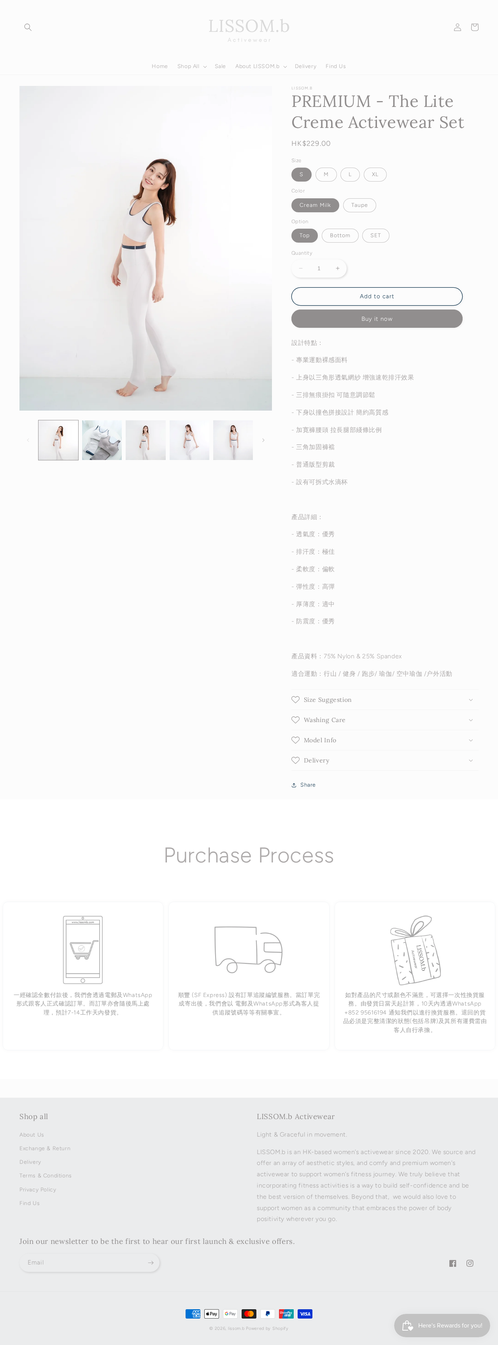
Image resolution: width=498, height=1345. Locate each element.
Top (305, 235)
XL (375, 174)
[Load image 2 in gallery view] (102, 440)
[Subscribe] (150, 1263)
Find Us (29, 1203)
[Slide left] (28, 440)
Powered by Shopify (267, 1328)
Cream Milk (315, 205)
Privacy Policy (37, 1189)
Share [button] (308, 785)
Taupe (359, 205)
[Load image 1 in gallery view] (58, 440)
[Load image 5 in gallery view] (233, 440)
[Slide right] (263, 440)
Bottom (340, 235)
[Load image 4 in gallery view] (189, 440)
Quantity (301, 253)
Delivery (30, 1162)
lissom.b (236, 1328)
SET (375, 235)
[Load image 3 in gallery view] (145, 440)
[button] (28, 27)
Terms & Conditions (45, 1175)
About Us (31, 1135)
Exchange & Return (44, 1148)
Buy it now (377, 318)
